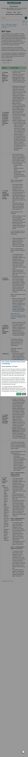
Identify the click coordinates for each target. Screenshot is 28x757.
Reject (24, 394)
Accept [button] (18, 394)
